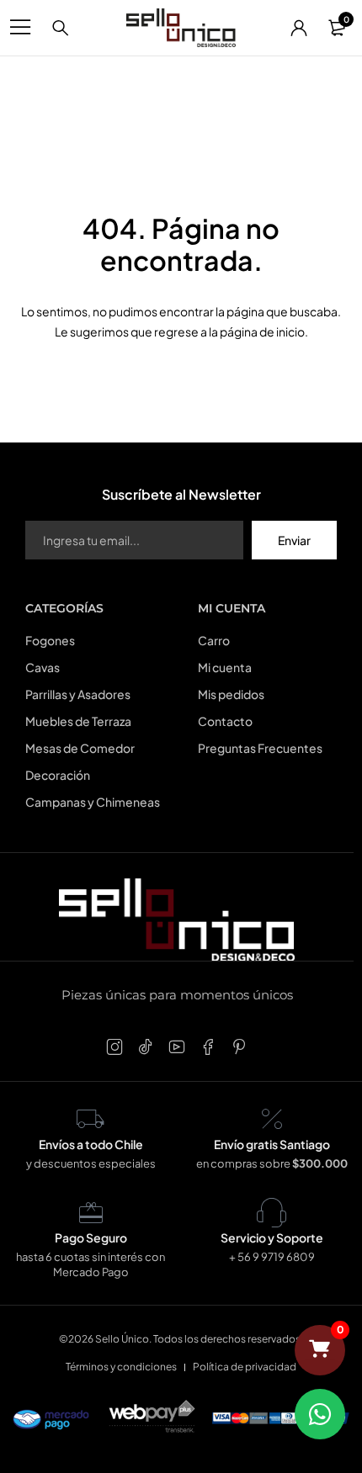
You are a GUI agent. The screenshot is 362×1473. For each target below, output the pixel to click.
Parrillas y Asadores (77, 694)
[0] (320, 1350)
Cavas (42, 667)
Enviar (294, 540)
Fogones (50, 640)
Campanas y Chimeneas (92, 801)
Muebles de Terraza (78, 721)
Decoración (57, 774)
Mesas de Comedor (80, 747)
